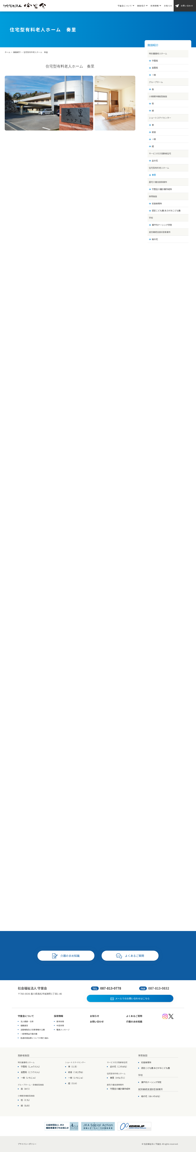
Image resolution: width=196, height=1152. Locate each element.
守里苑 (155, 60)
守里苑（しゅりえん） (31, 1066)
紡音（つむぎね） (76, 1072)
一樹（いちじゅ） (29, 1077)
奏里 (154, 174)
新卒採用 (60, 1021)
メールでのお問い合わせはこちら (132, 998)
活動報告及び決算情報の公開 (33, 1029)
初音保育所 (157, 203)
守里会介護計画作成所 (162, 189)
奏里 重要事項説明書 (72, 857)
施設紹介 (141, 5)
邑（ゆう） (26, 1088)
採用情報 (155, 5)
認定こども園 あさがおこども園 (166, 210)
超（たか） (73, 1083)
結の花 (155, 239)
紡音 (154, 132)
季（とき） (73, 1066)
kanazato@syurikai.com (94, 668)
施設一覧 (70, 917)
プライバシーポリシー (27, 1144)
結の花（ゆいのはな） (151, 1096)
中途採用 (60, 1025)
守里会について (125, 5)
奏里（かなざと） (118, 1077)
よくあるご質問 (134, 956)
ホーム (7, 52)
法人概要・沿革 (27, 1021)
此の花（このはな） (119, 1066)
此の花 (155, 160)
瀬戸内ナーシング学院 (162, 224)
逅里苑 (155, 67)
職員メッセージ (63, 1029)
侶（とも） (26, 1099)
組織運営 (24, 1025)
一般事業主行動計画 (29, 1033)
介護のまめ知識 (69, 956)
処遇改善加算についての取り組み (34, 1038)
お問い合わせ (187, 5)
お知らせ (168, 5)
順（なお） (26, 1105)
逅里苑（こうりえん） (31, 1072)
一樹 (154, 74)
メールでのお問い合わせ (102, 898)
